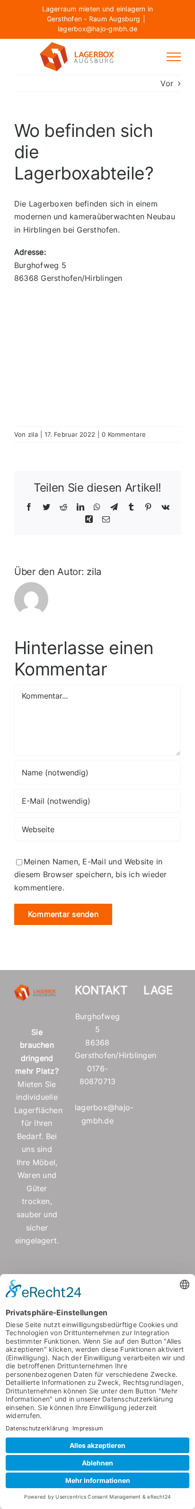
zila (33, 434)
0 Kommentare (124, 434)
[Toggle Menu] (173, 57)
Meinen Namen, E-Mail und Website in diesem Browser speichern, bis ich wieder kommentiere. (90, 874)
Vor (166, 83)
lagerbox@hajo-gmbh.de (97, 29)
